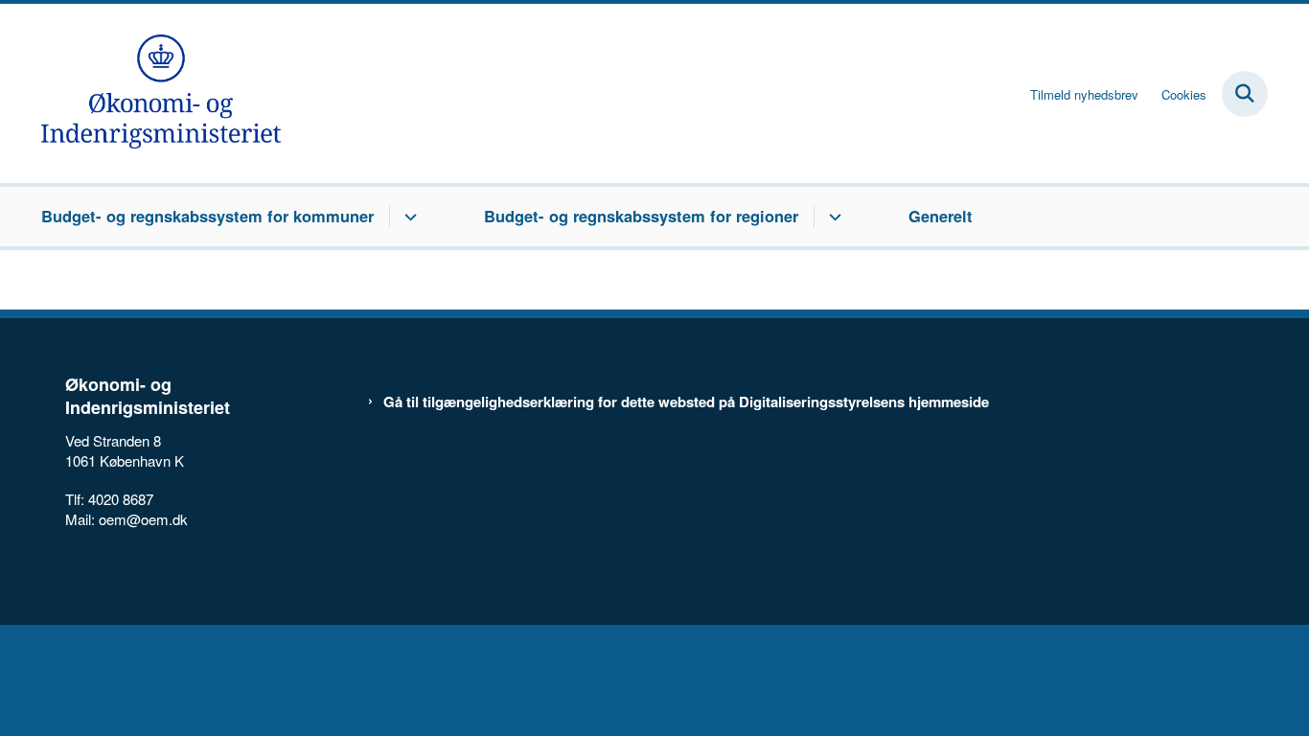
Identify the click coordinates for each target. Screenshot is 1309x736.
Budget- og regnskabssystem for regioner (641, 215)
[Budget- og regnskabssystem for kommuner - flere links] (407, 216)
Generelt (940, 215)
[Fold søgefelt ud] (1245, 94)
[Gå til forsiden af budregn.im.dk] (161, 93)
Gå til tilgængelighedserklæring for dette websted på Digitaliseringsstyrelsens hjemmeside (686, 402)
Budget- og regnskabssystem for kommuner (207, 215)
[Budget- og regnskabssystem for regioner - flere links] (832, 216)
